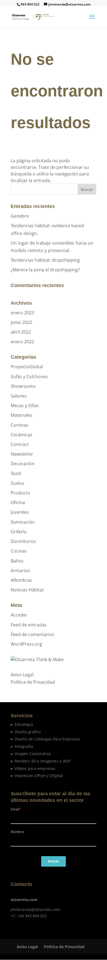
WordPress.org (26, 644)
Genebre (20, 216)
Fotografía (24, 746)
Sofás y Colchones (29, 377)
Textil (16, 473)
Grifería (18, 532)
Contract (20, 444)
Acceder (19, 615)
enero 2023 (22, 313)
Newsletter (22, 454)
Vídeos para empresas (35, 768)
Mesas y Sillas (25, 405)
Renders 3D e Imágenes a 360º (43, 761)
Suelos (17, 483)
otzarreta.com (24, 899)
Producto (20, 493)
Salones (19, 396)
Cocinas (19, 551)
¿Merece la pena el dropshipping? (45, 270)
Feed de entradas (29, 625)
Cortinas (19, 425)
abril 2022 (21, 332)
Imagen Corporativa (33, 753)
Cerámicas (21, 435)
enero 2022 (22, 342)
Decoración (23, 464)
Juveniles (20, 512)
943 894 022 (30, 4)
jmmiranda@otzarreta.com (35, 909)
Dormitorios (23, 541)
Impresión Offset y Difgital (39, 775)
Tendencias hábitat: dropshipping (45, 260)
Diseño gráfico (28, 731)
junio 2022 (21, 322)
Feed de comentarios (32, 634)
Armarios (20, 570)
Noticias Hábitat (27, 590)
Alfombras (21, 580)
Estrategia (24, 724)
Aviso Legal (22, 675)
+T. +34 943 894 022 (29, 915)
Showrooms (23, 386)
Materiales (21, 415)
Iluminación (23, 522)
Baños (17, 561)
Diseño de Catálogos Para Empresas (47, 739)
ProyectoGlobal (27, 367)
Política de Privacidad (33, 682)
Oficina (18, 502)
